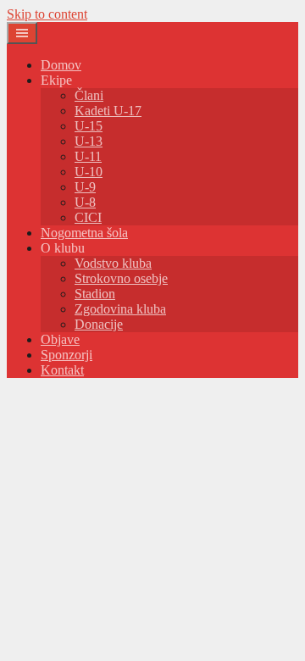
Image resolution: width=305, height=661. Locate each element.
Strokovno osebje (121, 278)
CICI (88, 217)
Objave (60, 339)
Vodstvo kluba (113, 263)
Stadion (95, 293)
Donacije (99, 324)
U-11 (88, 156)
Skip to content (47, 14)
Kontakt (62, 370)
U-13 (89, 141)
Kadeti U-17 (108, 110)
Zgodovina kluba (120, 309)
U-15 (89, 126)
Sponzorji (66, 354)
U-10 (89, 171)
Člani (89, 95)
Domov (61, 65)
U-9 (85, 187)
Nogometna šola (84, 232)
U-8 (85, 202)
